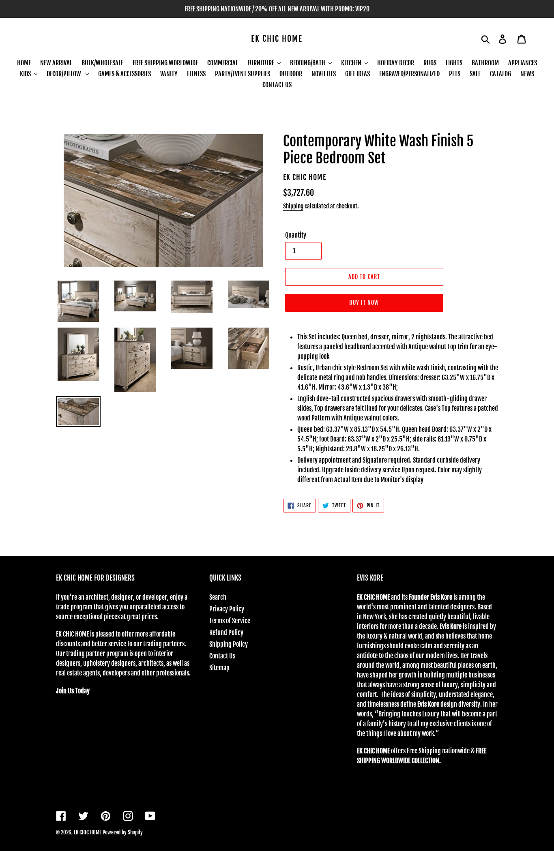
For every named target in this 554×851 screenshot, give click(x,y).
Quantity (295, 235)
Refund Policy (226, 632)
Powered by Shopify (123, 832)
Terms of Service (229, 621)
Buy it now (364, 302)
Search (217, 597)
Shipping (293, 206)
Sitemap (219, 668)
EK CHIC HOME (277, 39)
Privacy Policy (226, 609)
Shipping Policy (228, 644)
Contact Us (222, 656)
